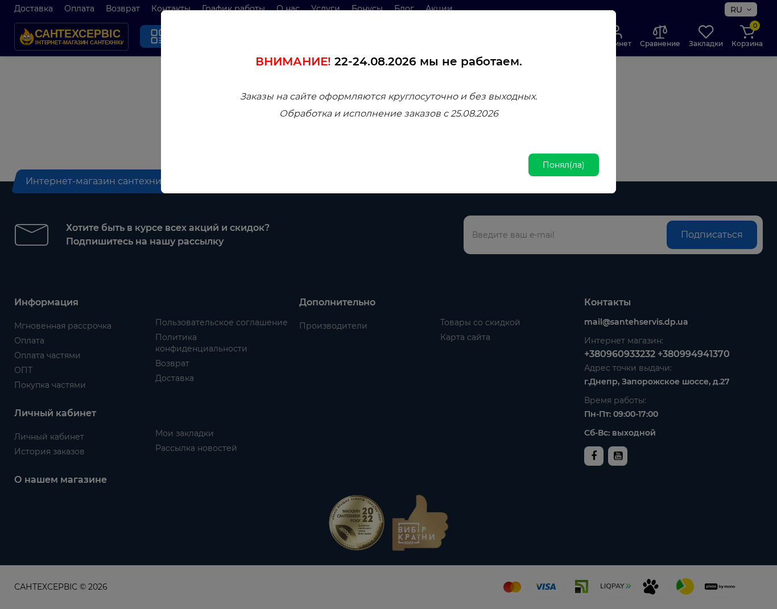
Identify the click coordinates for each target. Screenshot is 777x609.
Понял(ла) (564, 165)
